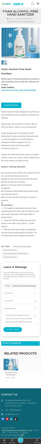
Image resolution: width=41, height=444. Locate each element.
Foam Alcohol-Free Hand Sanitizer (22, 246)
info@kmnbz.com (11, 414)
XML (4, 433)
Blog (36, 430)
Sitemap (25, 433)
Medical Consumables (24, 19)
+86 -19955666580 (13, 410)
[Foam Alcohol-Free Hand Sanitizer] (10, 364)
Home (11, 19)
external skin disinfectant (10, 250)
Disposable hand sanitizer (10, 257)
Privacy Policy (14, 433)
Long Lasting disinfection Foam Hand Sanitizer (15, 253)
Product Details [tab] (11, 105)
